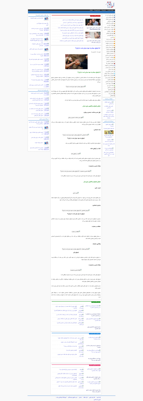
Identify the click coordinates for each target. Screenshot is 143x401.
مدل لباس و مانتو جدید (110, 59)
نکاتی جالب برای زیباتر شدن (37, 137)
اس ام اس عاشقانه (110, 43)
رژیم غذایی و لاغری (109, 55)
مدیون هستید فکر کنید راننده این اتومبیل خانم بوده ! (36, 104)
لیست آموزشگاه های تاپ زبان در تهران (69, 342)
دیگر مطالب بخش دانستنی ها (95, 333)
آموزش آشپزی (111, 79)
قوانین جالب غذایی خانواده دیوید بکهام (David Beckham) (93, 28)
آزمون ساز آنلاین (97, 399)
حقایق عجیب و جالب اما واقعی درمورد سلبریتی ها (72, 33)
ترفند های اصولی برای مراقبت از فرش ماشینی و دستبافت (71, 41)
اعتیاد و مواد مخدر (110, 83)
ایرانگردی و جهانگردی (109, 91)
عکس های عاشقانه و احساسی (108, 107)
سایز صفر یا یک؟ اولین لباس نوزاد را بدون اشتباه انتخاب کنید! (70, 28)
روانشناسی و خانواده (109, 65)
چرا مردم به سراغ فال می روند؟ (70, 346)
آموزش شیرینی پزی (109, 77)
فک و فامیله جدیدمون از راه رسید (109, 144)
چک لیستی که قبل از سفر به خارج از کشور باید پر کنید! (93, 391)
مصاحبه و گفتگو (110, 53)
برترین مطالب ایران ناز (96, 302)
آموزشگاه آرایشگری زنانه (61, 397)
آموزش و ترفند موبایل (109, 73)
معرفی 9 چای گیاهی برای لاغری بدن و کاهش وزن (72, 38)
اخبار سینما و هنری (110, 47)
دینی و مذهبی (110, 87)
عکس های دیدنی (110, 17)
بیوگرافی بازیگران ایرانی (110, 51)
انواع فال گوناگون (110, 33)
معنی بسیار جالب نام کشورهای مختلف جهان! (67, 338)
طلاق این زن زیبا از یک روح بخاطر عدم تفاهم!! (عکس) (65, 310)
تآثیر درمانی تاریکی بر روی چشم (36, 85)
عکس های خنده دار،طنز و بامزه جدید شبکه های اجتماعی (36, 99)
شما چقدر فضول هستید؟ (109, 128)
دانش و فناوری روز (110, 71)
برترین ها (104, 10)
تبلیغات (91, 10)
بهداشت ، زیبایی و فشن (110, 57)
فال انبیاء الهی (92, 397)
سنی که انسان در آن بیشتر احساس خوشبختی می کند (37, 70)
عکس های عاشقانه (110, 19)
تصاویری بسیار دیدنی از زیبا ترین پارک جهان (67, 386)
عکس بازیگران (111, 21)
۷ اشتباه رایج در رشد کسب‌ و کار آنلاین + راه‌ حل (73, 22)
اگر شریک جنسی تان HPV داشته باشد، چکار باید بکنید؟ (71, 30)
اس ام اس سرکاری (110, 45)
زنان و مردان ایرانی (110, 67)
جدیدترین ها (97, 10)
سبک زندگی (111, 69)
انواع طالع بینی (110, 35)
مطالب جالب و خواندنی (110, 25)
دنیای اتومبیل (111, 89)
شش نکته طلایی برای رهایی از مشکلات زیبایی (67, 318)
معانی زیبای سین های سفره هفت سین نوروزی (67, 354)
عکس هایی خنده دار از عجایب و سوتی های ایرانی (36, 109)
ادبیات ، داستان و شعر (109, 27)
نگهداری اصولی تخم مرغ (71, 350)
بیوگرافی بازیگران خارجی (110, 49)
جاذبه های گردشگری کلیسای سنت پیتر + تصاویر (67, 382)
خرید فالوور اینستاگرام (72, 397)
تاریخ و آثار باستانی (110, 81)
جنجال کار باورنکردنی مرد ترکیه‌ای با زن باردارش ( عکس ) (93, 314)
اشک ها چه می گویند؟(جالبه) (37, 18)
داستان (80, 397)
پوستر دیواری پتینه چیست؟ (37, 80)
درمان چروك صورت (39, 142)
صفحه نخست (111, 10)
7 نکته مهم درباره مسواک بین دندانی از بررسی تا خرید (72, 25)
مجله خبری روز (110, 85)
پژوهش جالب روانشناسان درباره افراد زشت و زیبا (36, 34)
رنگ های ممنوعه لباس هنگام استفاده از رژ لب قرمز (73, 20)
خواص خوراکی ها (110, 63)
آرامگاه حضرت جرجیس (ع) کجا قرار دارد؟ (68, 369)
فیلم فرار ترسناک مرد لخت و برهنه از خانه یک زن (66, 314)
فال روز (112, 37)
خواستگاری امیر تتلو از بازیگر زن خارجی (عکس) (67, 323)
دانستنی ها (111, 93)
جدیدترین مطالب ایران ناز (95, 15)
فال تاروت (99, 397)
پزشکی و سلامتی (110, 61)
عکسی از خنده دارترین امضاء (37, 93)
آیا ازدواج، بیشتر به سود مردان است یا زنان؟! (87, 48)
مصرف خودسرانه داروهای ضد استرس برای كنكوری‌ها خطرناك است (36, 40)
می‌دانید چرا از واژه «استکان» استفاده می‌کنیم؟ (37, 75)
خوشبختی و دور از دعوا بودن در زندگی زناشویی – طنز (108, 154)
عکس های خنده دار (109, 15)
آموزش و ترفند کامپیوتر (109, 75)
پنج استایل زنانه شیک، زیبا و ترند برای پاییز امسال (73, 35)
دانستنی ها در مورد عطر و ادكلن (36, 49)
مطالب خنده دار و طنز (109, 29)
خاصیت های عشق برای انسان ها (36, 59)
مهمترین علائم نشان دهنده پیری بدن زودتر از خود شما (93, 41)
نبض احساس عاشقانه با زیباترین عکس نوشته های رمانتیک (108, 116)
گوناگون (112, 95)
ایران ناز (98, 52)
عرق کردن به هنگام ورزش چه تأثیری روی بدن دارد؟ (94, 359)
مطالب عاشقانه (110, 31)
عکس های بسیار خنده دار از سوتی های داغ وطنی (37, 114)
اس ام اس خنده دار (109, 41)
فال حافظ (85, 397)
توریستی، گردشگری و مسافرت (95, 365)
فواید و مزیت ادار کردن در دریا (36, 64)
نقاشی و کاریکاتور (110, 23)
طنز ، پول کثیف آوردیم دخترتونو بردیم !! (108, 136)
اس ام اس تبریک (110, 39)
